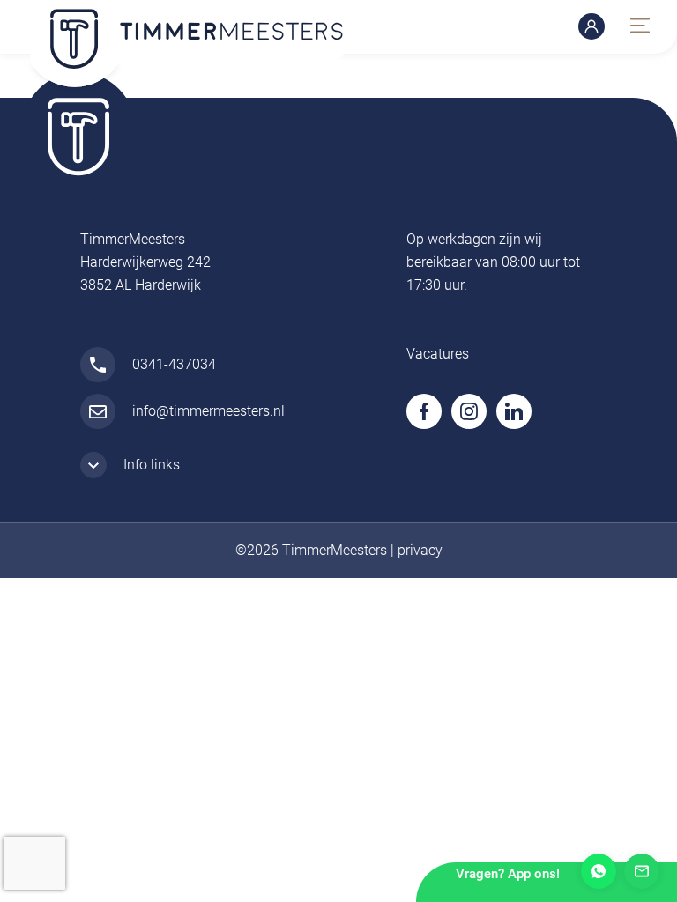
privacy (420, 550)
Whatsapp (598, 871)
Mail (641, 871)
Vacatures (437, 353)
